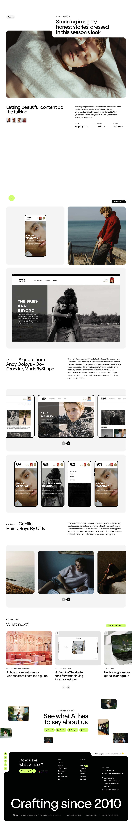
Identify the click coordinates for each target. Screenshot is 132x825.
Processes (61, 771)
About (60, 763)
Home (82, 763)
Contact (83, 779)
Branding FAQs (63, 776)
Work (81, 766)
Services (83, 768)
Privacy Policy (110, 815)
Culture (60, 766)
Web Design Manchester (74, 815)
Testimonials (62, 768)
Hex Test (83, 776)
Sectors (82, 774)
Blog (59, 779)
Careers (82, 771)
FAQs (60, 774)
